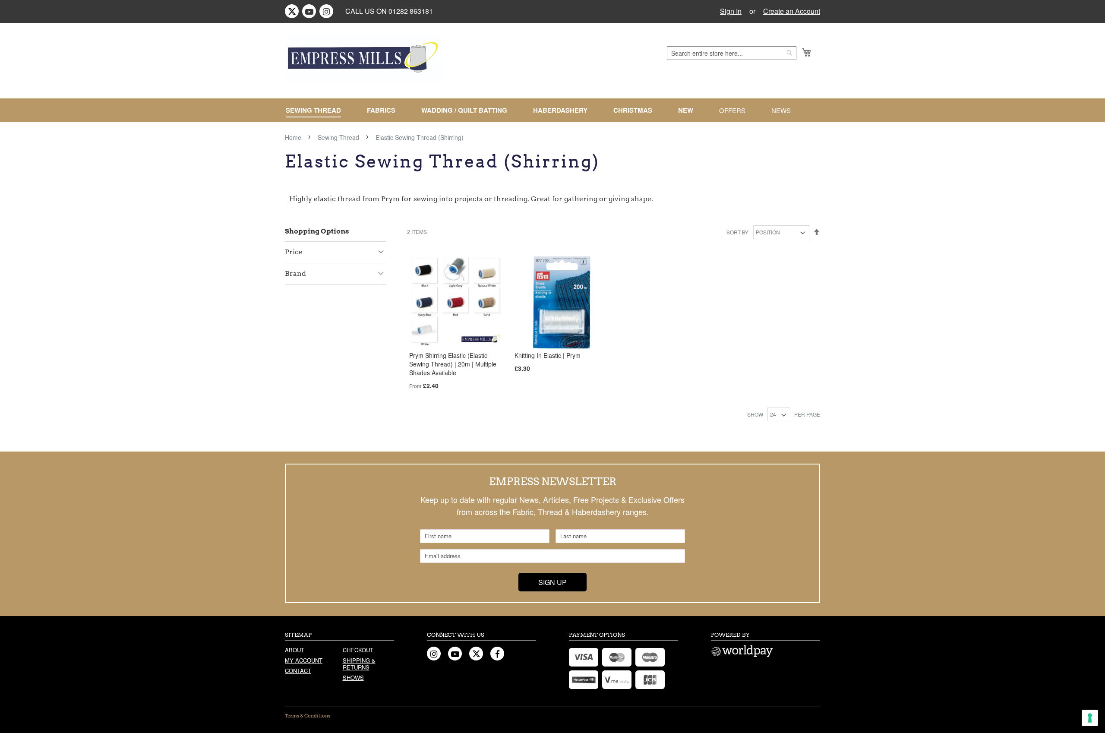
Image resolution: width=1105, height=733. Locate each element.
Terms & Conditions (307, 716)
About (294, 650)
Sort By (737, 232)
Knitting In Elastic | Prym (548, 355)
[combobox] (731, 53)
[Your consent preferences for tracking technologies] (1090, 718)
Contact (298, 671)
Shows (353, 677)
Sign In (731, 11)
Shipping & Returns (359, 663)
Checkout (358, 650)
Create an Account (791, 11)
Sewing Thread (339, 137)
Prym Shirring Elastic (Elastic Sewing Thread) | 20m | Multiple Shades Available (452, 364)
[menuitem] (317, 110)
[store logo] (363, 59)
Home (294, 137)
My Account (303, 660)
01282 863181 (410, 11)
